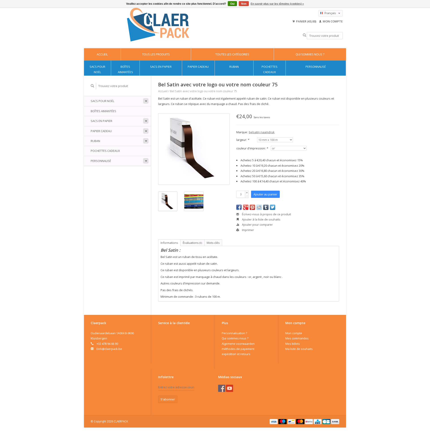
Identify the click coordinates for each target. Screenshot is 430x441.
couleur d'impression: (252, 148)
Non (243, 3)
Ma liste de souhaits (299, 349)
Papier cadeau (198, 67)
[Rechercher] (304, 35)
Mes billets (292, 344)
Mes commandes (297, 338)
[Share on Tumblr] (266, 207)
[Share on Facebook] (239, 207)
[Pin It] (252, 207)
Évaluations (192, 243)
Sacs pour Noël (97, 69)
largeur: (242, 140)
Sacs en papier (161, 67)
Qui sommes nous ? (310, 54)
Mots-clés (213, 243)
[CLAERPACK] (158, 24)
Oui (232, 3)
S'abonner (168, 399)
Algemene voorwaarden (238, 344)
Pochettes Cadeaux (269, 69)
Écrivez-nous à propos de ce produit (266, 214)
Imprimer (247, 230)
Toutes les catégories (232, 54)
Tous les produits (156, 54)
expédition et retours (236, 354)
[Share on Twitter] (272, 207)
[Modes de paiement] (274, 421)
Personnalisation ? (234, 333)
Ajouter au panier (265, 194)
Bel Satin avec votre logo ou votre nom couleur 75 (203, 91)
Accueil (102, 54)
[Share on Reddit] (259, 207)
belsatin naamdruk (262, 132)
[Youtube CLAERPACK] (229, 388)
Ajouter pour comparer (257, 225)
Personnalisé (315, 67)
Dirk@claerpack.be (109, 349)
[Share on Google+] (245, 207)
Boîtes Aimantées (125, 69)
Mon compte (332, 21)
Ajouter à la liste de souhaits (260, 219)
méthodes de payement (238, 349)
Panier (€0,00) (306, 21)
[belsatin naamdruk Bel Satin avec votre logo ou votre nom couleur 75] (193, 149)
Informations (169, 243)
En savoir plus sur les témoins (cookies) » (277, 3)
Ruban (234, 67)
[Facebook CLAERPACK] (221, 388)
